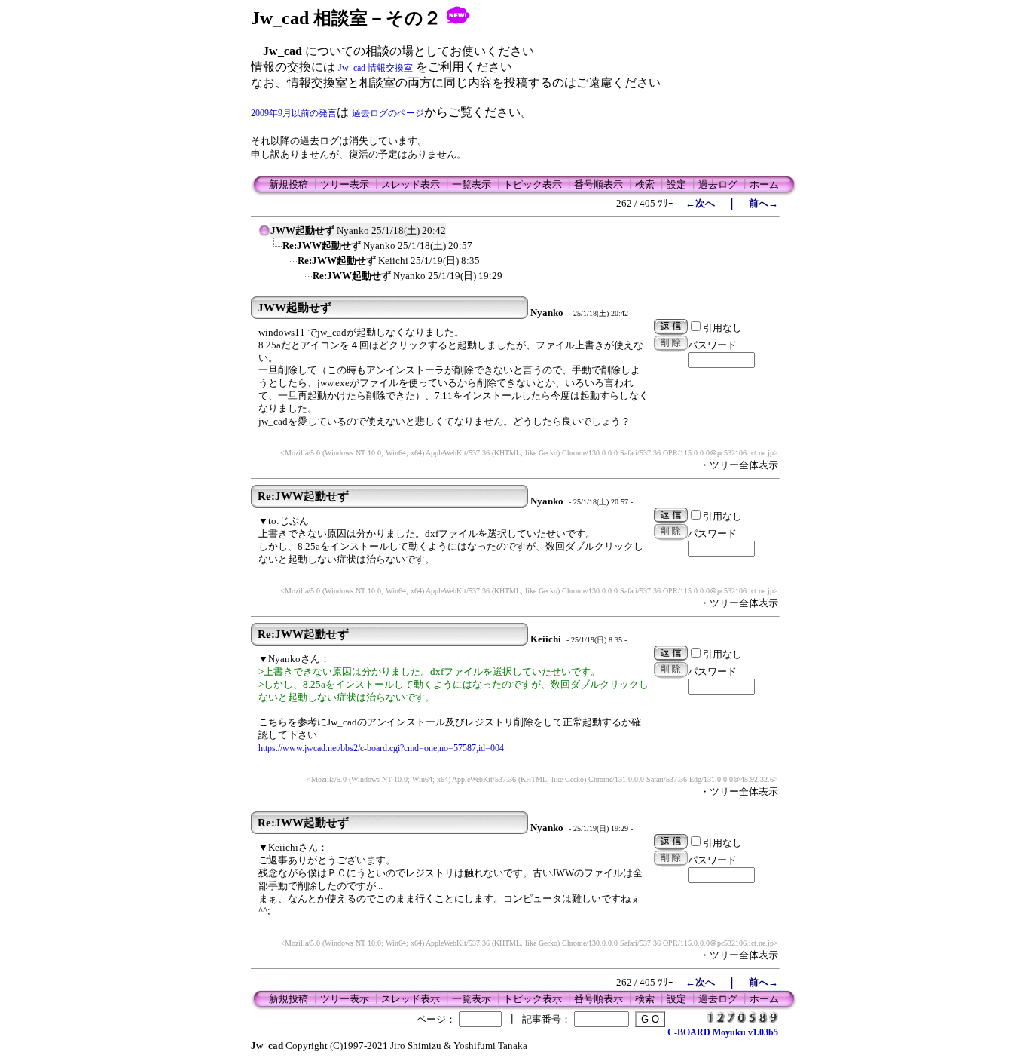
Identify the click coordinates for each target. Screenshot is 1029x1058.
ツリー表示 (344, 184)
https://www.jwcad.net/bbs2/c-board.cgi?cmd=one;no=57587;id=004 (381, 748)
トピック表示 (532, 184)
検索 (645, 184)
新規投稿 (288, 184)
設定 (676, 184)
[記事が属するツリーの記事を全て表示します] (264, 235)
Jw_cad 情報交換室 (375, 68)
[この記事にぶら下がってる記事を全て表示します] (274, 250)
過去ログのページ (388, 113)
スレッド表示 (410, 184)
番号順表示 (598, 184)
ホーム (764, 184)
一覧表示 (471, 184)
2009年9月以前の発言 (294, 113)
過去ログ (717, 184)
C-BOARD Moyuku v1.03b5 (722, 1032)
